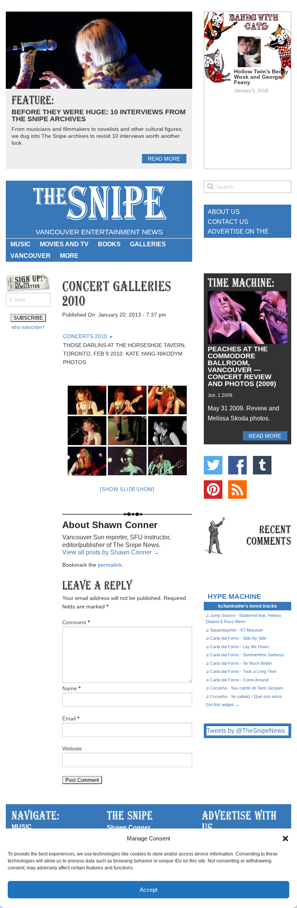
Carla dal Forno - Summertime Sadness (247, 654)
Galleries (148, 244)
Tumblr (262, 465)
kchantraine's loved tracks (247, 606)
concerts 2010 (85, 336)
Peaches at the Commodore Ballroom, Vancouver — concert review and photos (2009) (242, 366)
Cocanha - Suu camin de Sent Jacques (246, 688)
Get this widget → (222, 704)
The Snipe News (99, 203)
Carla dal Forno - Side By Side (238, 638)
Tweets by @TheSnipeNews (246, 730)
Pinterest (213, 489)
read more (164, 159)
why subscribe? (28, 327)
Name (71, 688)
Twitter (213, 465)
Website (72, 748)
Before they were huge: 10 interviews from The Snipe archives (99, 115)
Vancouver (30, 255)
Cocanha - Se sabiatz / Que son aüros (246, 696)
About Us (224, 211)
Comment (76, 622)
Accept (148, 889)
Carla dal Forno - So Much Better (241, 663)
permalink (110, 565)
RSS (237, 489)
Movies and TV (64, 244)
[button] (285, 838)
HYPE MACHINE (234, 596)
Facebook (237, 465)
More (69, 255)
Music (20, 244)
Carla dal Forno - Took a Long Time (243, 671)
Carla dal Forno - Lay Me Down (239, 646)
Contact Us (228, 222)
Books (109, 244)
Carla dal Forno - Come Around (239, 680)
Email (70, 718)
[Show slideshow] (127, 489)
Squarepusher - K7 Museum (236, 630)
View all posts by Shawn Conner (110, 552)
